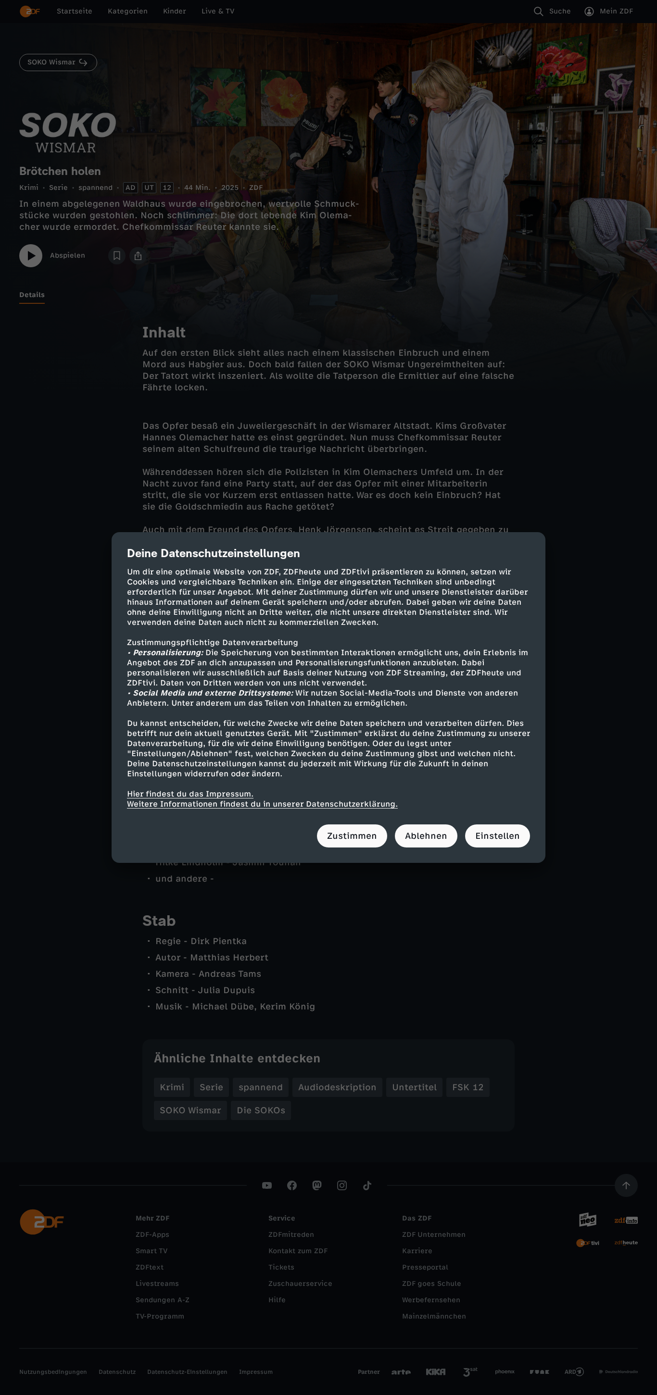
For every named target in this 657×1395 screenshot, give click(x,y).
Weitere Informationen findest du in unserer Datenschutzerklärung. (262, 804)
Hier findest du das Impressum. (190, 793)
